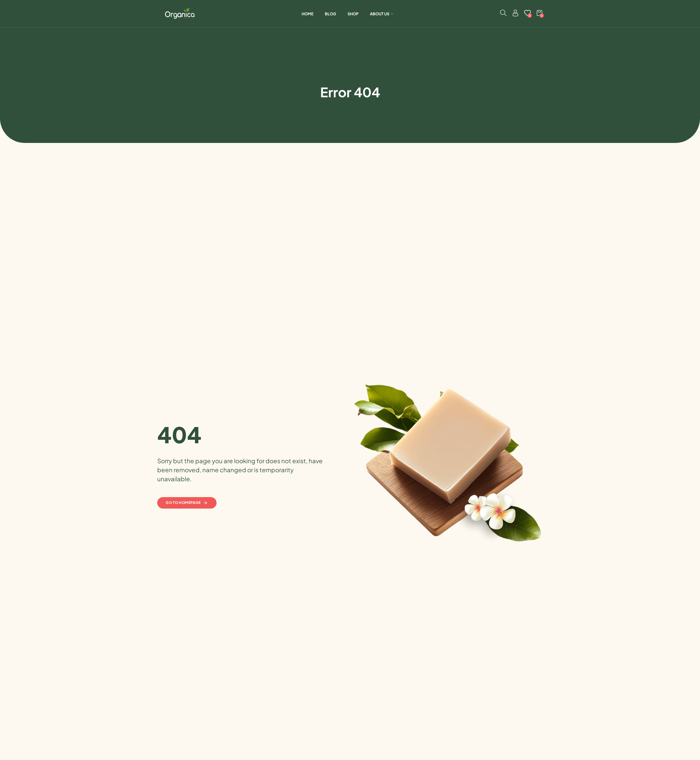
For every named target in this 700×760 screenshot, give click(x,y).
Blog (330, 13)
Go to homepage (183, 502)
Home (307, 13)
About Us (379, 13)
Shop (353, 13)
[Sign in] (515, 14)
